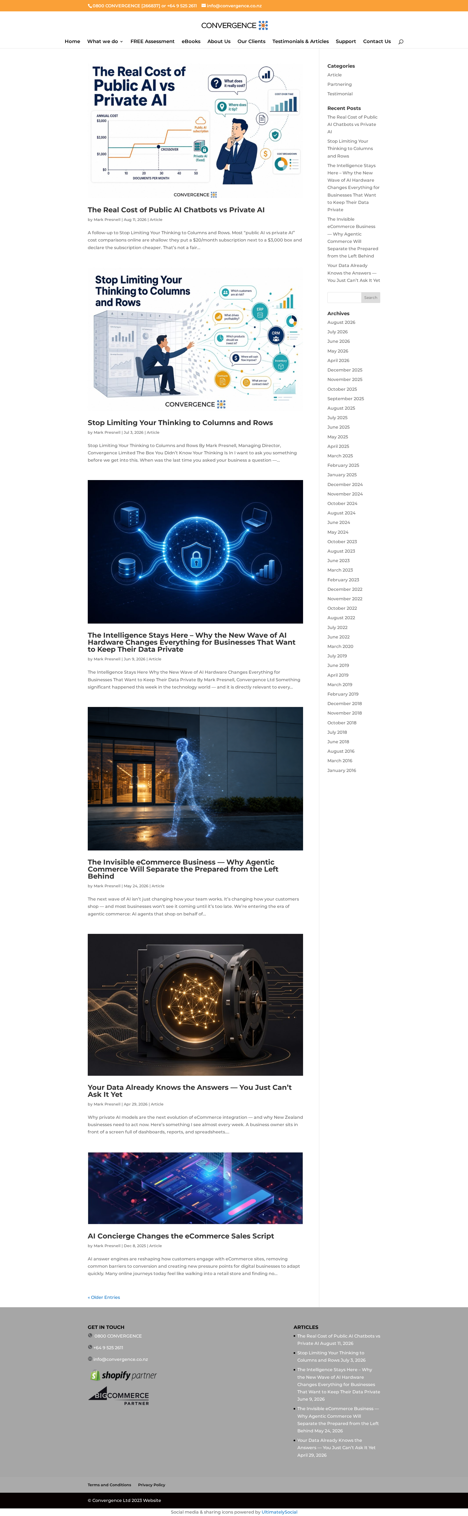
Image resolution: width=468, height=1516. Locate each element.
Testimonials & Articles (300, 42)
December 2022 (344, 589)
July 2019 (337, 655)
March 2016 (339, 760)
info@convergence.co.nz (120, 1359)
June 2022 (338, 637)
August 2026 (341, 322)
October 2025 (342, 389)
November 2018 (344, 713)
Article (156, 219)
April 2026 (338, 360)
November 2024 (345, 494)
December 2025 (344, 370)
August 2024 (341, 513)
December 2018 (344, 703)
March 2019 (339, 684)
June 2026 (338, 341)
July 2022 (337, 627)
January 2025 (342, 474)
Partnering (339, 84)
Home (72, 42)
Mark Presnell (107, 219)
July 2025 (337, 417)
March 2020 (340, 646)
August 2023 (341, 551)
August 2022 (341, 617)
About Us (218, 42)
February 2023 (343, 579)
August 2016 (341, 751)
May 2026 (337, 351)
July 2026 (337, 331)
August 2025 (341, 408)
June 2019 (338, 665)
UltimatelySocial (279, 1512)
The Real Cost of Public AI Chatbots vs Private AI (176, 210)
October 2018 (341, 722)
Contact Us (377, 42)
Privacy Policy (151, 1484)
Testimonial (340, 93)
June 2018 (338, 741)
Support (346, 42)
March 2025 (340, 455)
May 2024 (338, 532)
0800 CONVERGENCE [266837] (127, 5)
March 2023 (340, 570)
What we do (102, 42)
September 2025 (345, 398)
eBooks (191, 42)
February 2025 (343, 465)
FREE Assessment (153, 42)
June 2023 (338, 560)
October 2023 (342, 541)
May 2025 (337, 436)
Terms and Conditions (109, 1484)
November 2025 (344, 379)
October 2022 (342, 608)
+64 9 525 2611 (182, 5)
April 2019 (338, 675)
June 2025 (338, 427)
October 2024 (342, 503)
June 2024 (338, 522)
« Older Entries (104, 1297)
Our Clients (251, 42)
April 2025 (338, 446)
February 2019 (343, 694)
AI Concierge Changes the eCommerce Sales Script (181, 1236)
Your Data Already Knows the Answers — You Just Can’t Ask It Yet (190, 1091)
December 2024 (345, 484)
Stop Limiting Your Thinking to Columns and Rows (180, 422)
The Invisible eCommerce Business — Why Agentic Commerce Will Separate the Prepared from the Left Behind (183, 869)
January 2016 (341, 770)
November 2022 (344, 598)
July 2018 (337, 732)
